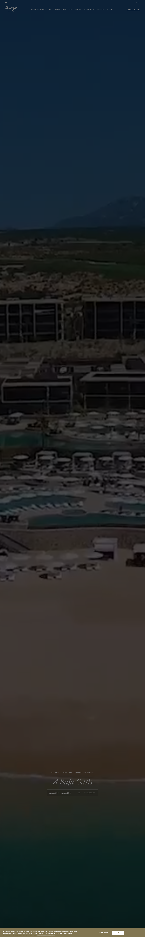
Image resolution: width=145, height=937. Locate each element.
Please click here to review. (46, 935)
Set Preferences (104, 932)
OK (118, 932)
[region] (72, 932)
